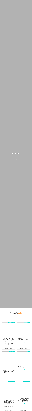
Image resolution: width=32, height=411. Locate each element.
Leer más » (23, 342)
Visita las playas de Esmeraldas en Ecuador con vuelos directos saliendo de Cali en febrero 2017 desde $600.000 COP (8, 341)
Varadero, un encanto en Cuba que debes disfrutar (23, 367)
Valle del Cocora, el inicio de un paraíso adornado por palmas (23, 339)
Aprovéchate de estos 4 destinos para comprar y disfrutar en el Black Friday (8, 372)
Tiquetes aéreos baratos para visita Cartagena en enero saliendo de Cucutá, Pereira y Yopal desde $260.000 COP (23, 399)
